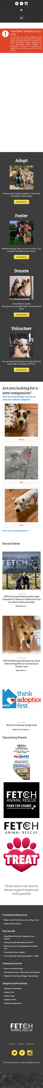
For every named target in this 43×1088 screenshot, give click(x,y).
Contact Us (30, 1044)
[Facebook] (21, 3)
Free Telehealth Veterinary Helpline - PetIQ (21, 956)
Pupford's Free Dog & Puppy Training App (21, 976)
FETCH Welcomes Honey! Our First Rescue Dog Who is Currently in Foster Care (21, 664)
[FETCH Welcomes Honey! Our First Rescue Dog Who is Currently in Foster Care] (21, 635)
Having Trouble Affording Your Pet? (18, 942)
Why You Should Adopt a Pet (21, 725)
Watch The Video (20, 730)
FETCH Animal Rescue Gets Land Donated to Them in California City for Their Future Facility (22, 599)
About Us (12, 1044)
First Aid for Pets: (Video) (14, 952)
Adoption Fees (10, 1000)
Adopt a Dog (9, 996)
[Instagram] (26, 3)
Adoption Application (13, 1003)
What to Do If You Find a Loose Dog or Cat (21, 920)
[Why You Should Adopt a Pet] (21, 699)
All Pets (21, 1044)
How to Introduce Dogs (13, 968)
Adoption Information (13, 988)
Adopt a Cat (9, 992)
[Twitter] (17, 3)
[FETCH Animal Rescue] (21, 10)
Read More (20, 606)
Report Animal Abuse (12, 924)
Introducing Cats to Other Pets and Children (22, 972)
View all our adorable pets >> (15, 531)
